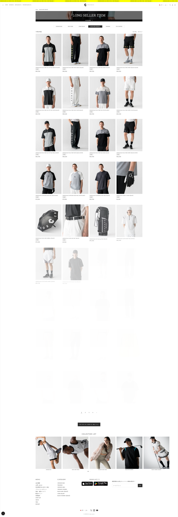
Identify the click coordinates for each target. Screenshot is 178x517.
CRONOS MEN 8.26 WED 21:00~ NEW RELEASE (54, 1)
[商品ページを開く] (48, 50)
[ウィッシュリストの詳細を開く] (3, 513)
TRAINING (108, 26)
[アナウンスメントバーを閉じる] (176, 1)
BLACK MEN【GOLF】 (43, 9)
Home (37, 9)
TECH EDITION (119, 26)
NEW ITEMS (70, 26)
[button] (3, 5)
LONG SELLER (82, 26)
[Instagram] (94, 510)
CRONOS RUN (59, 26)
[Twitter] (91, 510)
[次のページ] (96, 412)
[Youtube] (97, 510)
